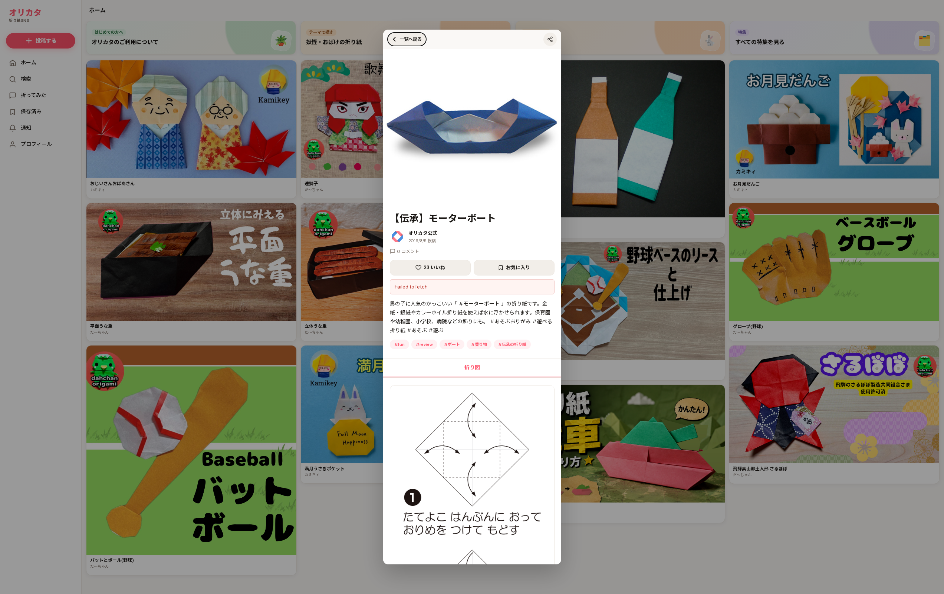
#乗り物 (479, 344)
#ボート (452, 344)
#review (424, 344)
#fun (399, 344)
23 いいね (434, 267)
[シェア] (550, 39)
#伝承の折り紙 (512, 344)
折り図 (472, 367)
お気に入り (518, 267)
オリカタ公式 (422, 233)
